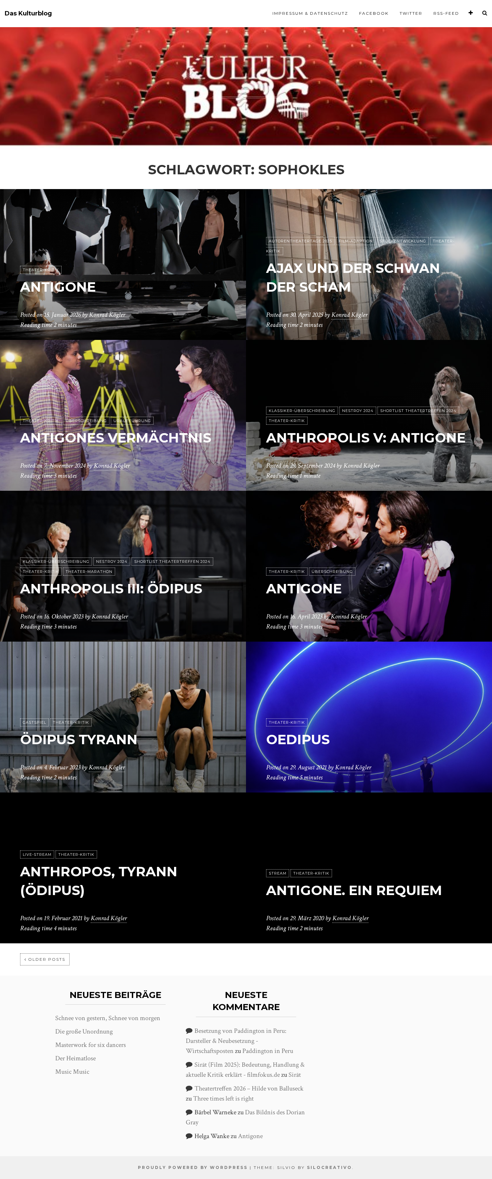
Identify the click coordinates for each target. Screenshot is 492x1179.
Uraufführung (132, 420)
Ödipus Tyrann (79, 739)
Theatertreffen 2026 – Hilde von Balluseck (249, 1088)
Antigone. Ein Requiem (354, 890)
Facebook (374, 13)
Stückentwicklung (403, 241)
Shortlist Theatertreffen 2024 (418, 410)
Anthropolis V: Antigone (366, 437)
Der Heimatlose (75, 1058)
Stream (277, 873)
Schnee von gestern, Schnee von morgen (107, 1018)
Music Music (72, 1071)
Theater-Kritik (41, 270)
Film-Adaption (356, 241)
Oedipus (298, 739)
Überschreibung (86, 420)
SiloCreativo (329, 1167)
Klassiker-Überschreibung (302, 410)
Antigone (58, 287)
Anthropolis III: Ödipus (111, 588)
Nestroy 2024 (358, 410)
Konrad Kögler (107, 314)
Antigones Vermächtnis (115, 437)
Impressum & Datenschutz (310, 13)
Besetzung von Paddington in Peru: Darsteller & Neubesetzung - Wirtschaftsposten (236, 1040)
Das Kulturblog (28, 13)
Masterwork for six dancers (90, 1045)
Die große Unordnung (84, 1031)
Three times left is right (223, 1098)
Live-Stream (37, 854)
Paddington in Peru (267, 1051)
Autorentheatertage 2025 (300, 241)
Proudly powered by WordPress (193, 1167)
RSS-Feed (446, 13)
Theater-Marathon (89, 571)
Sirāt (295, 1074)
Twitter (411, 13)
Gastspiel (34, 722)
